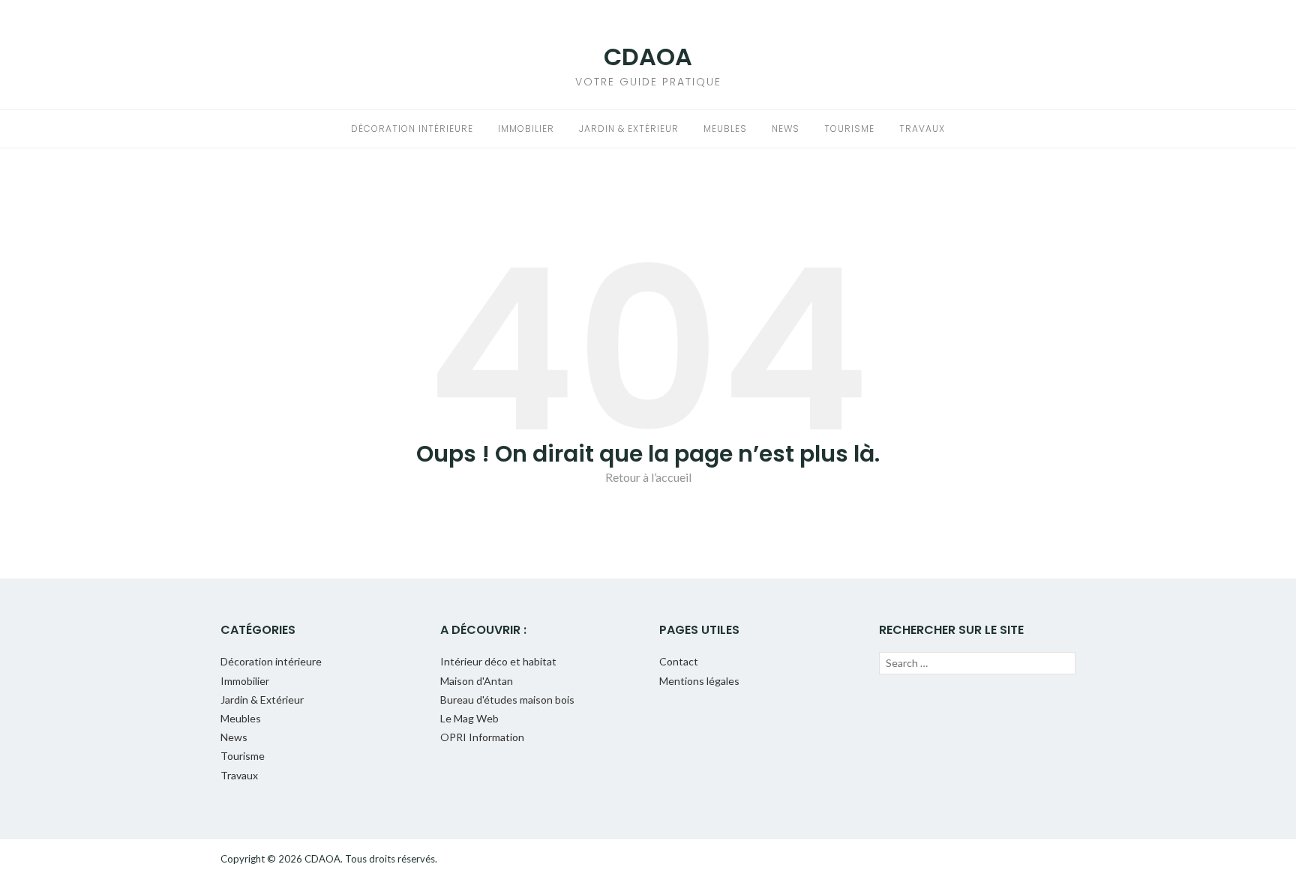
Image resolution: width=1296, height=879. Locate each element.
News (786, 128)
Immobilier (526, 128)
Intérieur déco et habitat (498, 661)
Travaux (922, 128)
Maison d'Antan (476, 680)
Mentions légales (699, 680)
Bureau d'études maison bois (507, 699)
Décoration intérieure (412, 128)
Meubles (725, 128)
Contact (678, 661)
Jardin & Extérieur (629, 128)
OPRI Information (482, 737)
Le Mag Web (469, 718)
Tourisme (849, 128)
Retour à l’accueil (648, 477)
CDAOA (648, 56)
